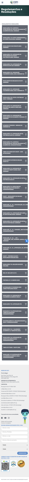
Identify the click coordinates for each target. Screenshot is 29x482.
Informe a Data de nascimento (9, 440)
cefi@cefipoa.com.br (6, 389)
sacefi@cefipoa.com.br (6, 398)
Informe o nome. (6, 428)
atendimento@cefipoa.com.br (8, 393)
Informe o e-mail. (6, 436)
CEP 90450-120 (5, 378)
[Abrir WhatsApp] (25, 478)
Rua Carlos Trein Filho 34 (7, 375)
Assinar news (22, 453)
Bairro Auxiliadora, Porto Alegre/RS (9, 376)
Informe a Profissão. (7, 432)
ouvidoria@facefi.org (11, 409)
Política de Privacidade (6, 421)
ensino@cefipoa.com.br (6, 407)
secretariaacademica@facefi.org (9, 402)
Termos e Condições (6, 423)
